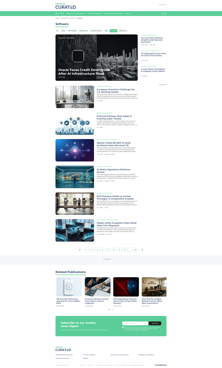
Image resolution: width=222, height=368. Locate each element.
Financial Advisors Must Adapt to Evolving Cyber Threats (114, 117)
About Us (82, 365)
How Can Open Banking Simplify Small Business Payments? (152, 40)
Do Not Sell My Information (136, 365)
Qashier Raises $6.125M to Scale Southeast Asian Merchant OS (114, 144)
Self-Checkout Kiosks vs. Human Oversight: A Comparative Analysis (115, 197)
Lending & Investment (95, 13)
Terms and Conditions (121, 365)
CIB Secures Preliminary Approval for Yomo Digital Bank (67, 301)
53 (135, 250)
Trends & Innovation (104, 166)
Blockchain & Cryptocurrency (76, 13)
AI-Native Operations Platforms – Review (114, 170)
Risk (106, 30)
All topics (61, 13)
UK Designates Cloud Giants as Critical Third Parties (153, 54)
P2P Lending (72, 30)
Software (113, 30)
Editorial (127, 13)
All (57, 30)
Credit (63, 30)
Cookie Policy (99, 365)
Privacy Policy (109, 365)
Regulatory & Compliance (150, 51)
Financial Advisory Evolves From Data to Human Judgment (96, 301)
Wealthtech (123, 30)
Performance (83, 30)
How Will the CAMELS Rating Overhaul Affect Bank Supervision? (151, 301)
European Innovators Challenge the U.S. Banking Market (116, 90)
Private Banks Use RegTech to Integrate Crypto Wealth (153, 70)
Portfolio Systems (96, 30)
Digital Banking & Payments (113, 13)
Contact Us (91, 365)
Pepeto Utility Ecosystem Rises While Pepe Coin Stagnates (117, 224)
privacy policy (144, 330)
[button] (107, 309)
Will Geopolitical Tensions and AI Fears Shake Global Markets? (124, 301)
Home (57, 18)
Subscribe (155, 323)
